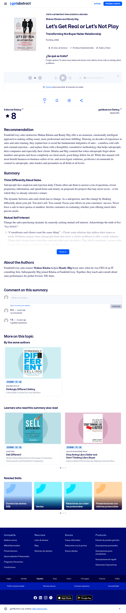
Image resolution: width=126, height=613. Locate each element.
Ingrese (49, 87)
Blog (36, 545)
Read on (63, 252)
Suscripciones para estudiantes (103, 552)
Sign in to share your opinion (20, 305)
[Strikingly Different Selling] (33, 363)
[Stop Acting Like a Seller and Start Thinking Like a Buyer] (93, 428)
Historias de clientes (43, 551)
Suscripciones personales (106, 545)
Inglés (8, 579)
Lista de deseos (41, 540)
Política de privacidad (15, 586)
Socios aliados (71, 551)
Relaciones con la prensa (76, 545)
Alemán (24, 579)
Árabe (117, 579)
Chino (69, 579)
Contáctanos (10, 567)
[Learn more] (23, 109)
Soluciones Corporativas (106, 565)
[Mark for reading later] (56, 100)
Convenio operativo (81, 586)
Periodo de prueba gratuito (107, 540)
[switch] (63, 78)
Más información (39, 609)
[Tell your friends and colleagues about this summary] (81, 100)
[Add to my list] (69, 100)
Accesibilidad (113, 586)
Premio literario (10, 551)
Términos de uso (49, 586)
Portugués (85, 579)
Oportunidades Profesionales (16, 556)
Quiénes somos (10, 540)
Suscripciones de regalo (105, 559)
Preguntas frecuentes (13, 562)
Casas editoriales (72, 540)
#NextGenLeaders (12, 545)
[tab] (60, 468)
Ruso (55, 579)
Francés (102, 579)
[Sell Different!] (33, 428)
